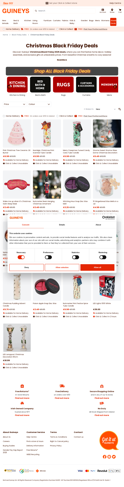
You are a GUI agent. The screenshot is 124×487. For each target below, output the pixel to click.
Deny (26, 267)
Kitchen (27, 20)
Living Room (35, 22)
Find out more (22, 398)
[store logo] (15, 11)
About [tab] (98, 225)
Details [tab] (62, 225)
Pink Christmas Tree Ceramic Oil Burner (16, 151)
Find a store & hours (35, 441)
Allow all (97, 267)
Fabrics (65, 20)
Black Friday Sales (19, 35)
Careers (6, 441)
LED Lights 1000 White (102, 303)
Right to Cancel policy (59, 441)
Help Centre (115, 3)
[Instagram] (109, 457)
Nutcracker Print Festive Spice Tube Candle (75, 304)
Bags (91, 20)
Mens (97, 20)
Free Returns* (32, 450)
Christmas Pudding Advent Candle (14, 304)
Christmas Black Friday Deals (42, 35)
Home (5, 35)
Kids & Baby (72, 22)
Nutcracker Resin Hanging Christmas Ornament (43, 202)
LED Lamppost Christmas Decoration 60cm (13, 355)
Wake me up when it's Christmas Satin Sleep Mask (17, 202)
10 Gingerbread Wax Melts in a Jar (105, 202)
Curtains (57, 20)
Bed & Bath (16, 22)
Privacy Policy (56, 445)
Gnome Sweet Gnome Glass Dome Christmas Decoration (105, 151)
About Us (6, 437)
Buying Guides (9, 445)
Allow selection (62, 267)
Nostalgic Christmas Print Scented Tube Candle (43, 151)
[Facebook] (104, 457)
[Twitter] (114, 457)
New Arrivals (5, 22)
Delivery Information (35, 445)
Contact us (78, 437)
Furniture (47, 20)
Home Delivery (13, 29)
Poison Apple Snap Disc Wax (44, 303)
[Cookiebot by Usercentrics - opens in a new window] (104, 218)
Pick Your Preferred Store (95, 29)
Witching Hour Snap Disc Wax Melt (75, 202)
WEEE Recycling (33, 454)
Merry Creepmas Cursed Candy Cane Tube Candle (76, 151)
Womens (105, 20)
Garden (84, 20)
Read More (62, 60)
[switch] (48, 257)
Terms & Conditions (58, 437)
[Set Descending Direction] (119, 109)
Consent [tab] (25, 225)
